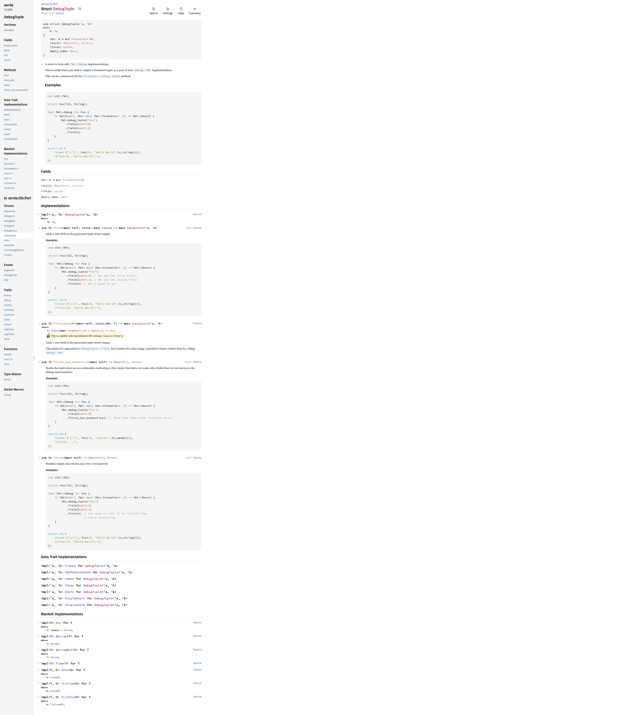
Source (60, 13)
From (59, 663)
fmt (56, 4)
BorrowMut (64, 650)
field (58, 227)
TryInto (67, 697)
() (76, 43)
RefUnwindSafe (79, 572)
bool (73, 51)
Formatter (79, 39)
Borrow (61, 636)
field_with (62, 323)
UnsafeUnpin (75, 598)
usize (67, 47)
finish (59, 457)
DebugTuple (74, 214)
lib (50, 4)
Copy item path (80, 9)
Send (70, 579)
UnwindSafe (76, 605)
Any (58, 623)
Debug (106, 227)
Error (86, 43)
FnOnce (55, 330)
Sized (68, 630)
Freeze (70, 566)
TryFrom (67, 683)
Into (65, 670)
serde (44, 4)
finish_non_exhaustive (71, 362)
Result (68, 43)
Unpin (69, 592)
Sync (70, 585)
